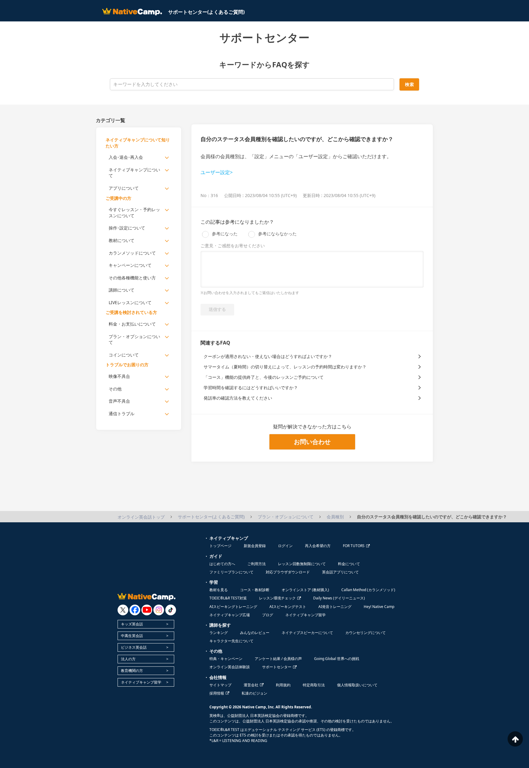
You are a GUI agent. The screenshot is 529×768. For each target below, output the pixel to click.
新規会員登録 (255, 545)
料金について (349, 563)
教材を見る (218, 589)
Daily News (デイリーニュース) (339, 598)
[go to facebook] (134, 610)
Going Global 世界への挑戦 (336, 658)
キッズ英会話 (132, 624)
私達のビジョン (254, 693)
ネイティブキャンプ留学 (141, 682)
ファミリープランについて (231, 572)
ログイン (285, 545)
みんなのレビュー (254, 632)
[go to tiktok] (170, 610)
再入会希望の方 (318, 545)
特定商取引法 (314, 685)
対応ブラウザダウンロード (288, 572)
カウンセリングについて (365, 632)
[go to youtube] (146, 610)
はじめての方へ (222, 563)
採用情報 (216, 693)
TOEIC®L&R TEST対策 (228, 598)
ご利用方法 (256, 563)
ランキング (218, 632)
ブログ (267, 614)
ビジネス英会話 (134, 647)
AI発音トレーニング (334, 606)
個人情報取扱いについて (357, 685)
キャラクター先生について (231, 640)
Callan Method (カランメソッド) (368, 589)
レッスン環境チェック (277, 598)
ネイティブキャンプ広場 (229, 614)
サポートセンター (276, 666)
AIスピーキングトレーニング (233, 606)
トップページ (220, 545)
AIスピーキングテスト (287, 606)
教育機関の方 (132, 670)
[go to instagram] (158, 610)
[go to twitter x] (123, 610)
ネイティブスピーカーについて (307, 632)
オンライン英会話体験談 (229, 666)
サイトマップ (220, 685)
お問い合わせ (312, 442)
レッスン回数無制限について (302, 563)
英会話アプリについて (340, 572)
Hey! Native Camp (379, 606)
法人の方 (128, 659)
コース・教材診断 (254, 589)
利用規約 (283, 685)
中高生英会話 (132, 635)
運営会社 (251, 685)
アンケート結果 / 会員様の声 (278, 658)
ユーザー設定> (217, 172)
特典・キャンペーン (225, 658)
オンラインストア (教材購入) (305, 589)
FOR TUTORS (354, 545)
